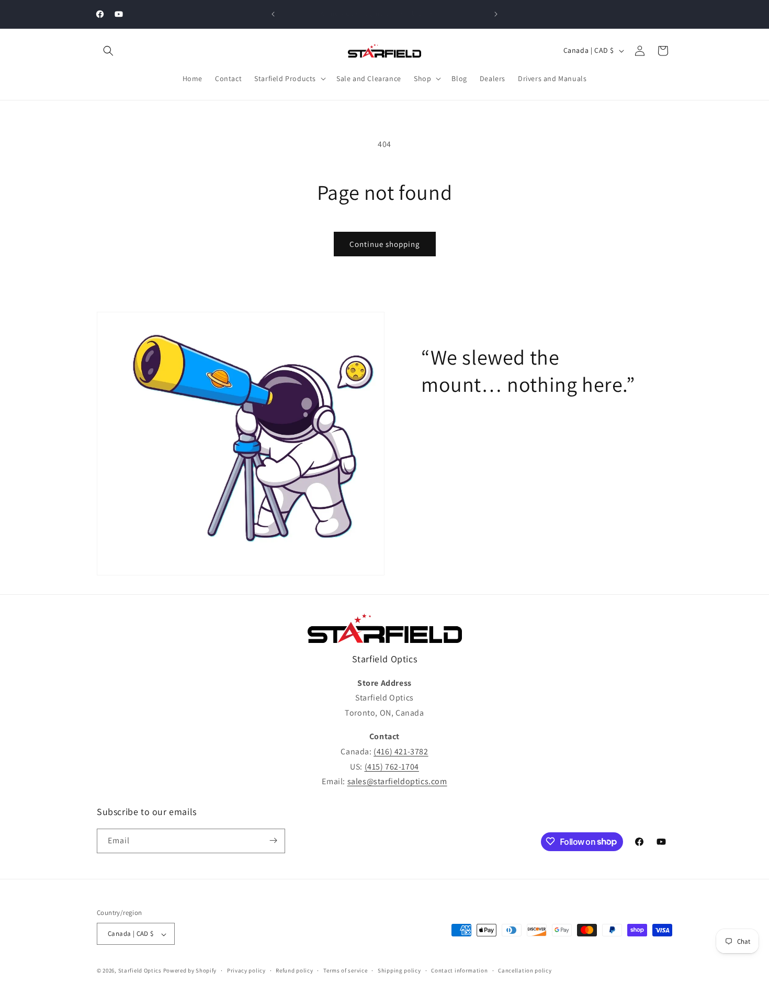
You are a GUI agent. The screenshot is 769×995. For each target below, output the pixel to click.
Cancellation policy (524, 970)
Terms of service (345, 970)
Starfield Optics (140, 971)
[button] (108, 50)
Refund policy (294, 970)
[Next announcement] (495, 14)
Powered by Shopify (190, 971)
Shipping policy (399, 970)
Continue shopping (384, 244)
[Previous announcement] (273, 14)
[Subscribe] (273, 840)
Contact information (459, 970)
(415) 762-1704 (392, 766)
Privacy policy (246, 970)
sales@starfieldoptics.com (397, 781)
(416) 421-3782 (401, 751)
